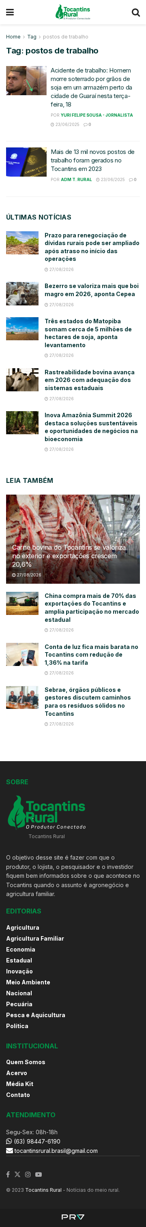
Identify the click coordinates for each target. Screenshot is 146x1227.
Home (13, 37)
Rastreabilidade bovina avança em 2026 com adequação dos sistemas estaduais (90, 380)
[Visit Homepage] (73, 12)
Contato (18, 1094)
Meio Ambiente (28, 982)
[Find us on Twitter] (17, 1174)
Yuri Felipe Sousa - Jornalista (97, 115)
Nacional (19, 993)
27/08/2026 (61, 269)
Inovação (19, 971)
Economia (20, 949)
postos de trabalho (65, 37)
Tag (31, 37)
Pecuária (19, 1004)
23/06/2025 (66, 124)
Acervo (16, 1072)
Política (17, 1025)
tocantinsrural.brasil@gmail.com (56, 1150)
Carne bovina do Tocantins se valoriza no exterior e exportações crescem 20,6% (69, 555)
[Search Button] (136, 12)
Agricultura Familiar (35, 938)
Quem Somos (25, 1061)
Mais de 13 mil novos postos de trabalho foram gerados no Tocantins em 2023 (93, 160)
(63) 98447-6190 (36, 1141)
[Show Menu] (10, 12)
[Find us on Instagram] (28, 1174)
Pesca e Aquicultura (35, 1014)
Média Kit (19, 1083)
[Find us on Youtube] (38, 1174)
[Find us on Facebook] (8, 1174)
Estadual (19, 960)
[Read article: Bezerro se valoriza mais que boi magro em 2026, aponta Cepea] (22, 293)
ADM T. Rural (76, 179)
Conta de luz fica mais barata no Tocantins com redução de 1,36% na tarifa (91, 654)
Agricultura (22, 927)
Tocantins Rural (43, 1190)
